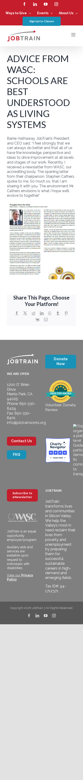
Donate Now (61, 361)
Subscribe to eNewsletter (22, 495)
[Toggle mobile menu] (73, 34)
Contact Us (21, 441)
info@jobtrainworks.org (26, 422)
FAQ (16, 454)
